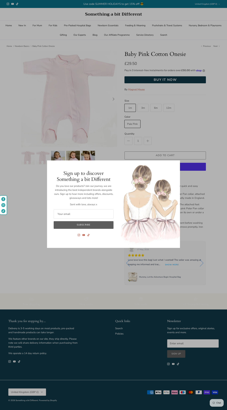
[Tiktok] (88, 235)
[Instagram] (79, 235)
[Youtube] (83, 235)
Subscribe (83, 224)
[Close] (175, 164)
